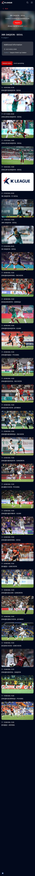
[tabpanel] (17, 397)
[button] (27, 2)
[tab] (7, 63)
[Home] (6, 2)
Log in (25, 26)
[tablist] (13, 63)
